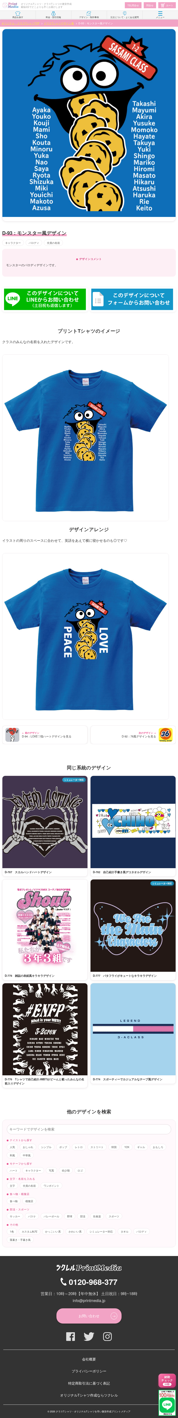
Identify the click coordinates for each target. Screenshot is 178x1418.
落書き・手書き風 (20, 1239)
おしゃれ (28, 1147)
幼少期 (66, 1170)
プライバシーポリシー (89, 1370)
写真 (51, 1170)
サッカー (15, 1216)
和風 (12, 1155)
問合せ (149, 5)
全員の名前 (53, 243)
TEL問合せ (133, 5)
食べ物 (14, 1201)
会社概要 (89, 1359)
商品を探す (17, 17)
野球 (69, 1216)
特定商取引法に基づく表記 (89, 1383)
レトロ (79, 1147)
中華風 (27, 1155)
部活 (82, 1216)
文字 (12, 1185)
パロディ (34, 243)
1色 (12, 1231)
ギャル (141, 1147)
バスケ (32, 1216)
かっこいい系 (53, 1231)
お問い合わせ (89, 1315)
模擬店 (29, 1201)
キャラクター (13, 243)
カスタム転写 (29, 1231)
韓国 (114, 1147)
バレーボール (51, 1216)
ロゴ (80, 1170)
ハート (14, 1170)
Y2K (126, 1147)
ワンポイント (51, 1185)
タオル (125, 1231)
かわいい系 (75, 1231)
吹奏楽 (97, 1216)
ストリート (97, 1147)
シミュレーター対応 (101, 1231)
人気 (12, 1147)
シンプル (46, 1147)
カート (169, 5)
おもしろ (158, 1147)
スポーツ (114, 1216)
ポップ (63, 1147)
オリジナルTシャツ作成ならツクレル (89, 1395)
